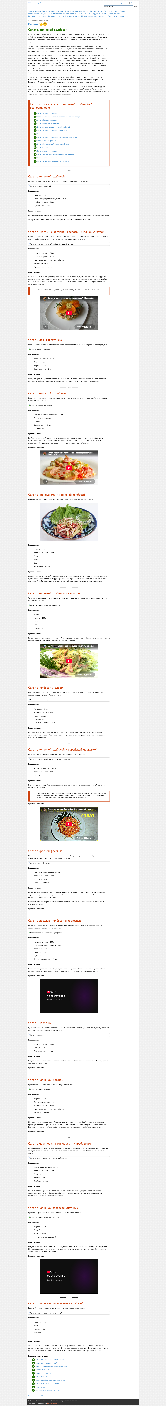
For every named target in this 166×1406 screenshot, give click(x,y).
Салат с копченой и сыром (47, 151)
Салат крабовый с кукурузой (46, 1363)
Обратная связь (124, 3)
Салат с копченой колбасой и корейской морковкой (57, 137)
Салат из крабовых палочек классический (51, 1380)
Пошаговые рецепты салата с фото (55, 11)
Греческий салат (96, 11)
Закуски (43, 14)
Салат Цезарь (109, 11)
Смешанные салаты (72, 16)
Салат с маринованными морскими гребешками (55, 154)
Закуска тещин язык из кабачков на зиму (51, 1366)
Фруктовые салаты (100, 14)
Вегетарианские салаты (37, 16)
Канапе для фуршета (43, 1373)
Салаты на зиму (114, 14)
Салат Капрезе (40, 1387)
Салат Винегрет (76, 11)
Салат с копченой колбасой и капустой (52, 130)
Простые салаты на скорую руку (47, 1390)
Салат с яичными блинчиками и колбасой (53, 161)
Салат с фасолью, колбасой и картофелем (53, 144)
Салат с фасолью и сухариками (47, 1383)
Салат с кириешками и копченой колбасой (53, 127)
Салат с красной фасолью (46, 141)
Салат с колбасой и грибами (48, 123)
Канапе (86, 11)
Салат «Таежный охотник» (47, 120)
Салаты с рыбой (100, 16)
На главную (33, 20)
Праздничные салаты (56, 16)
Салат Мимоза (33, 14)
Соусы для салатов (55, 14)
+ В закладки (134, 3)
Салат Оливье (120, 11)
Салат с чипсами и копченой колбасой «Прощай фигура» (59, 117)
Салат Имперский (43, 147)
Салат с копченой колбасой (47, 113)
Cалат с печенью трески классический (49, 1359)
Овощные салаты (69, 14)
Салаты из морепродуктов (118, 16)
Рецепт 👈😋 (37, 24)
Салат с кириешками (43, 1376)
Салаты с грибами (84, 14)
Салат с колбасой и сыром (47, 134)
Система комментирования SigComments (37, 1396)
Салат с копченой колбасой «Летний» (51, 158)
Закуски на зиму (34, 11)
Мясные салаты (87, 16)
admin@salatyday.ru (53, 1403)
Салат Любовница (42, 1370)
